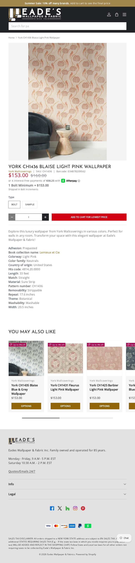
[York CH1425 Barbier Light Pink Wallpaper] (104, 358)
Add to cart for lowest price (89, 217)
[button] (117, 14)
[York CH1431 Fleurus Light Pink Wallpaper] (65, 358)
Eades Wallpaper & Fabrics (61, 554)
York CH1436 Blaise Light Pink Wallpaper (39, 38)
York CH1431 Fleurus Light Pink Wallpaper (65, 387)
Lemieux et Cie (50, 252)
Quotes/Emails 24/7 (21, 471)
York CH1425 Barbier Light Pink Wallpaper (104, 387)
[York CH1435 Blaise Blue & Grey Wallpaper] (26, 358)
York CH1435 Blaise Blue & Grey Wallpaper (24, 389)
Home (11, 38)
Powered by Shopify (86, 554)
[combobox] (67, 26)
